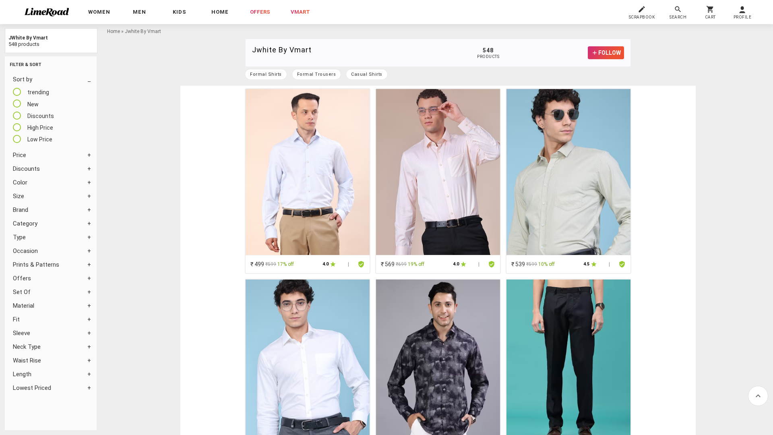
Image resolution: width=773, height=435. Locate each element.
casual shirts (366, 74)
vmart (300, 12)
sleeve (21, 333)
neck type (27, 346)
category (25, 223)
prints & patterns (36, 264)
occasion (25, 251)
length (22, 374)
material (23, 305)
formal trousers (316, 74)
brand (20, 209)
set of (22, 292)
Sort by (22, 79)
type (19, 237)
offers (260, 12)
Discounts (26, 168)
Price (19, 155)
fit (16, 319)
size (18, 196)
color (20, 182)
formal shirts (266, 74)
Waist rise (27, 360)
